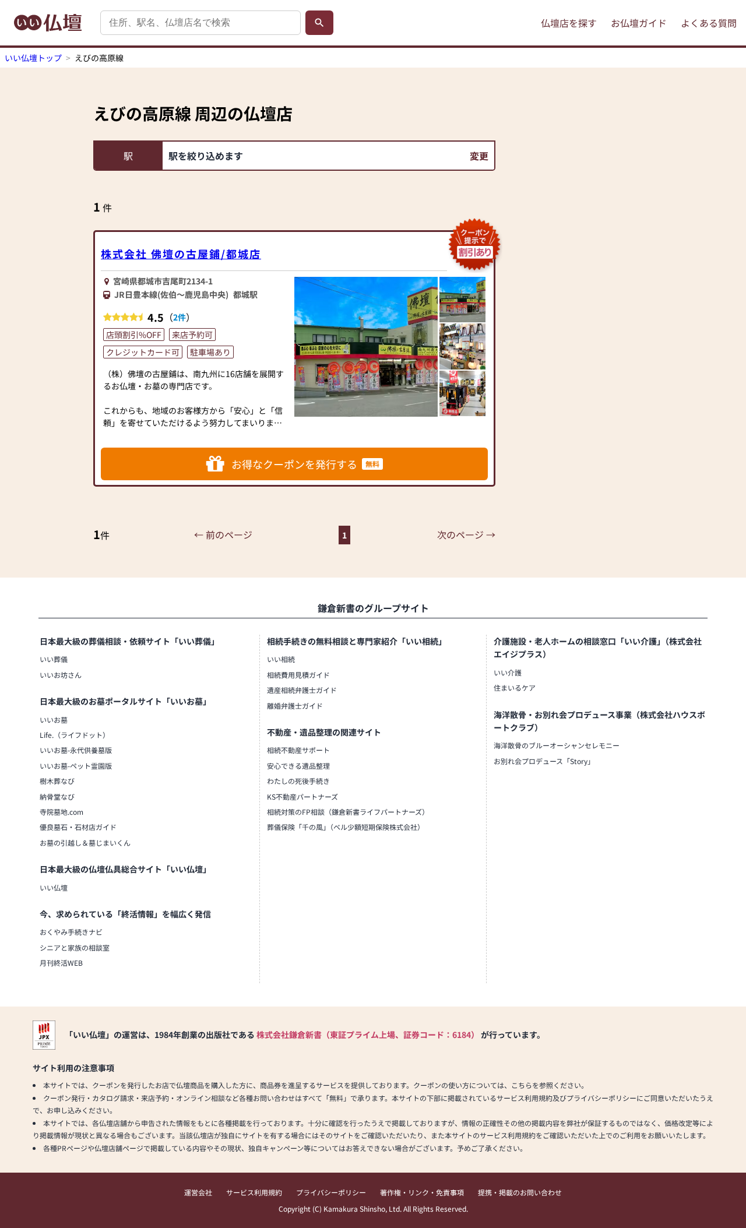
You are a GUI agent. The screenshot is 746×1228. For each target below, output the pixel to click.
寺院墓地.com (61, 812)
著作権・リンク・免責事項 (422, 1192)
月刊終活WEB (61, 962)
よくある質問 (709, 23)
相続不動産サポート (298, 750)
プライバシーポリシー (331, 1192)
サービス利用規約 (254, 1192)
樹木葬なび (57, 781)
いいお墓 (54, 719)
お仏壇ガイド (639, 23)
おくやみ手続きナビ (71, 932)
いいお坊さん (61, 675)
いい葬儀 (54, 659)
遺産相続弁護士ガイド (302, 690)
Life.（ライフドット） (75, 735)
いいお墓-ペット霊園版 (76, 765)
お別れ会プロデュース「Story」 (544, 761)
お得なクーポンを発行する (305, 464)
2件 (179, 317)
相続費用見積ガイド (298, 675)
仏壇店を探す (569, 23)
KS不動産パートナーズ (302, 796)
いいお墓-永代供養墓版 (76, 750)
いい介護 (508, 672)
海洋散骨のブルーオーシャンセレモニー (557, 745)
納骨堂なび (57, 796)
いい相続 (281, 659)
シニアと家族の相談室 (75, 947)
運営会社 (198, 1192)
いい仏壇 (54, 887)
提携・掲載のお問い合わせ (520, 1192)
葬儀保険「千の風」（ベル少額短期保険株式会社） (345, 827)
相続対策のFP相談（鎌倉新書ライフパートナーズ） (348, 812)
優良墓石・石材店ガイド (78, 827)
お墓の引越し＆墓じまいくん (85, 842)
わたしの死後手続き (298, 781)
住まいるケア (515, 687)
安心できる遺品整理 (298, 765)
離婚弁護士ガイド (295, 705)
